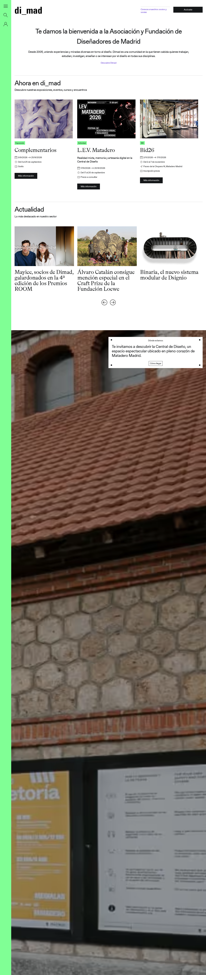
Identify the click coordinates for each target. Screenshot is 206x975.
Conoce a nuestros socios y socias (153, 11)
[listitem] (46, 258)
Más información (26, 175)
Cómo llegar (155, 363)
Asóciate (188, 9)
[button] (5, 6)
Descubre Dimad (108, 62)
